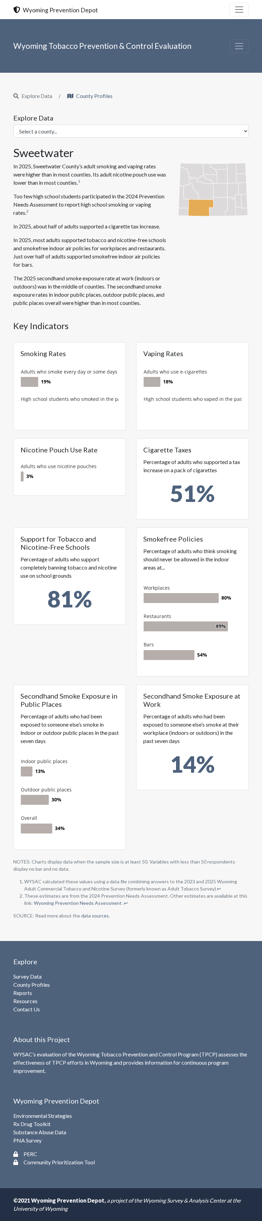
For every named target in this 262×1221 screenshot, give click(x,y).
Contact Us (26, 1009)
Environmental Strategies (42, 1115)
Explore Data (33, 118)
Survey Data (27, 976)
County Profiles (94, 96)
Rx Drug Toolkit (31, 1124)
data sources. (95, 915)
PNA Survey (27, 1140)
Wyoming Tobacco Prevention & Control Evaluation (102, 46)
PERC (30, 1154)
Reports (22, 993)
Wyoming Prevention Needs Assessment (78, 903)
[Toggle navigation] (239, 9)
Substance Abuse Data (39, 1132)
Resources (25, 1001)
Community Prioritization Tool (59, 1162)
